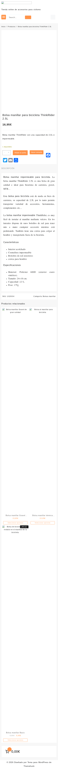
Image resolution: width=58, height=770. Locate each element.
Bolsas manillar (49, 296)
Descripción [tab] (7, 168)
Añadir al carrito (20, 153)
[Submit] (28, 17)
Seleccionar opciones (15, 522)
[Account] (53, 17)
